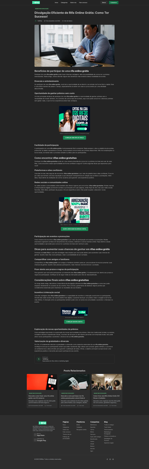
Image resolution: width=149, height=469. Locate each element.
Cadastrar (79, 427)
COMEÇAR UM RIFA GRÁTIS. (74, 321)
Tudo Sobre (107, 427)
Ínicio (64, 424)
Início (56, 2)
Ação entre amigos (95, 436)
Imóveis (92, 448)
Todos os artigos (109, 424)
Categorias (64, 2)
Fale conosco (83, 2)
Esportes (92, 427)
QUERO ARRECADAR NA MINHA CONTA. (74, 229)
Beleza (92, 446)
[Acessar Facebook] (107, 459)
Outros (92, 441)
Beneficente (93, 439)
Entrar (78, 424)
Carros (92, 429)
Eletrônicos (93, 424)
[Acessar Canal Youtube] (110, 459)
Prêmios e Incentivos (110, 436)
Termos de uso (67, 434)
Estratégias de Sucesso (108, 439)
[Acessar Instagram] (113, 459)
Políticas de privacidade (66, 437)
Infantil (92, 444)
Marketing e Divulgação (107, 433)
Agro (91, 451)
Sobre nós (73, 2)
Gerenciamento (108, 429)
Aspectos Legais (109, 443)
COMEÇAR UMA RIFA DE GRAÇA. (74, 137)
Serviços (92, 434)
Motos (92, 432)
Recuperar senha (81, 429)
